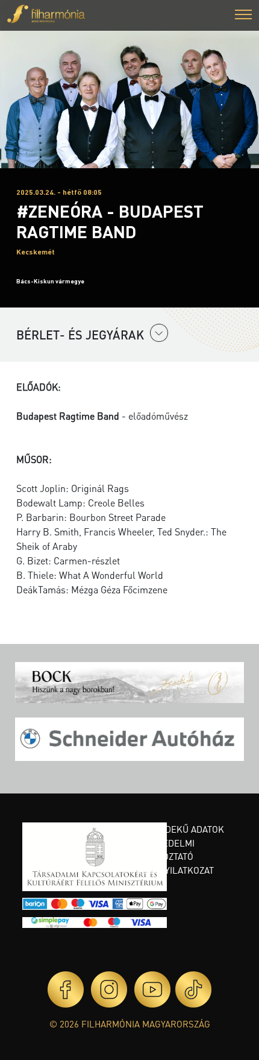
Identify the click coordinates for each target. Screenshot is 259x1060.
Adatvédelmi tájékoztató (166, 850)
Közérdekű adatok (180, 829)
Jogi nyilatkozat (175, 870)
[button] (243, 16)
